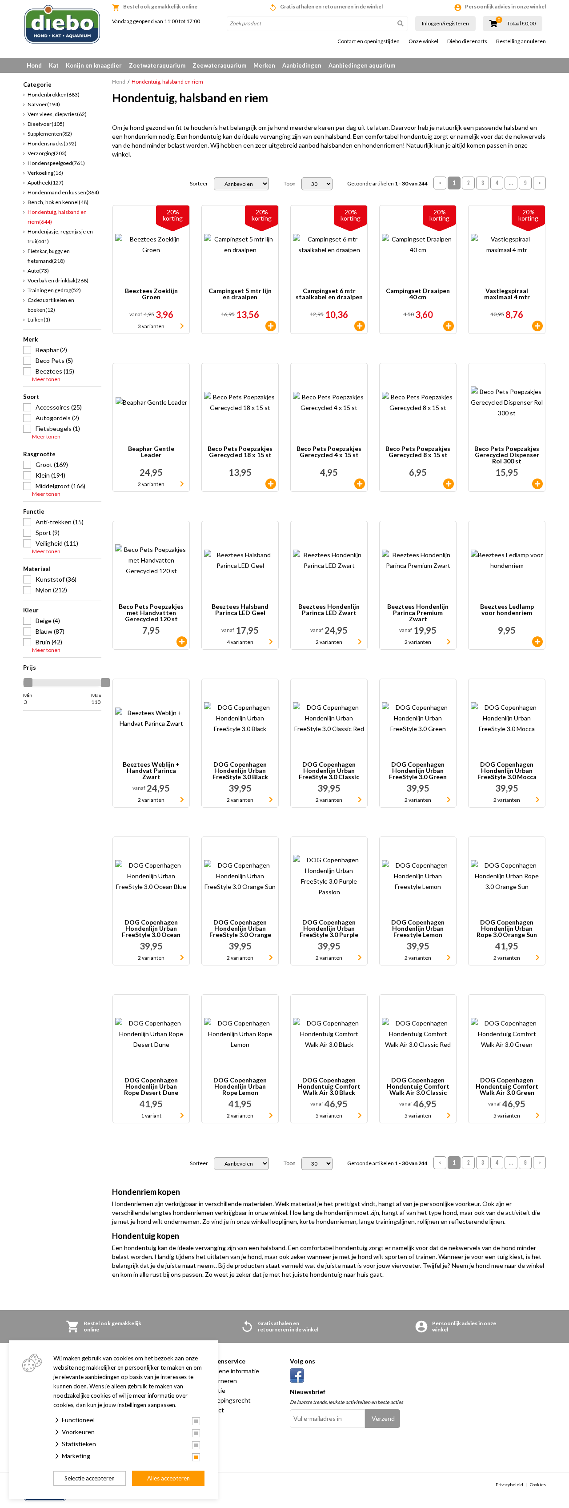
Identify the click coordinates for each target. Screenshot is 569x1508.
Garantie (213, 1390)
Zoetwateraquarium (157, 65)
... (511, 183)
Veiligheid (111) (57, 543)
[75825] (359, 326)
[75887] (537, 484)
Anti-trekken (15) (60, 522)
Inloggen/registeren (445, 23)
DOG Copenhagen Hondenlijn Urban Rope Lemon (240, 1086)
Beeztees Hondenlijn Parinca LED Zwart (329, 609)
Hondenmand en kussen (63, 192)
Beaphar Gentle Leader (151, 452)
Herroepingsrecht (226, 1400)
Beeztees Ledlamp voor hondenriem (507, 609)
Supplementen (50, 133)
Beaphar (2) (51, 350)
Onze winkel (423, 41)
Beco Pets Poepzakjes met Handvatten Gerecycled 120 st (151, 612)
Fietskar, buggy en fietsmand (49, 256)
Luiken (39, 319)
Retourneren (219, 1380)
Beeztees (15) (55, 371)
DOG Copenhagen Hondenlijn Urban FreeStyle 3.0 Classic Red (329, 770)
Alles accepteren (168, 1478)
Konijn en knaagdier (94, 65)
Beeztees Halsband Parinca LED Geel (240, 609)
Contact (212, 1410)
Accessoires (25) (59, 407)
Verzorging (47, 153)
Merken (264, 65)
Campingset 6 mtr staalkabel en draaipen (329, 294)
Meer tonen (46, 379)
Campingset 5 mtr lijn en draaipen (240, 294)
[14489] (537, 641)
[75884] (448, 484)
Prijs (29, 667)
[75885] (181, 641)
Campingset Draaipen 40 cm (418, 294)
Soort (31, 396)
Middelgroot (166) (60, 486)
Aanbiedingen (301, 65)
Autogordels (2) (57, 418)
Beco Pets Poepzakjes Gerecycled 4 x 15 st (329, 452)
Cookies (538, 1484)
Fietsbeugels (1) (58, 428)
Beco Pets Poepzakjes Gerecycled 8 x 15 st (417, 452)
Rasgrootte (39, 454)
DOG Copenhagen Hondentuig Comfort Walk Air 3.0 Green (507, 1086)
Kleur (31, 610)
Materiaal (36, 568)
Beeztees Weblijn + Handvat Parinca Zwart (151, 770)
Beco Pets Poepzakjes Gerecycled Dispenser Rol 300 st (506, 455)
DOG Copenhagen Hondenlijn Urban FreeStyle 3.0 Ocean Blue (151, 928)
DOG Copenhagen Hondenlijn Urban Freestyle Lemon (418, 928)
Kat (54, 65)
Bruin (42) (49, 642)
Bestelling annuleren (521, 41)
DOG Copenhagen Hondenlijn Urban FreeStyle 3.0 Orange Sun (240, 928)
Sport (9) (48, 532)
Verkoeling (45, 172)
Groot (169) (52, 464)
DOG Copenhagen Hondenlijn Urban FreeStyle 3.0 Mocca (507, 770)
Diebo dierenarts (467, 41)
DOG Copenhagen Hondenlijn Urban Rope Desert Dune (151, 1086)
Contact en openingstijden (368, 41)
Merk (30, 339)
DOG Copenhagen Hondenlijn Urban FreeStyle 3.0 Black (240, 770)
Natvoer (44, 104)
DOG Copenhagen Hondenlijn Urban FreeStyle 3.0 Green (418, 770)
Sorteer (199, 183)
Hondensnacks (52, 143)
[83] (359, 484)
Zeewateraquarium (219, 65)
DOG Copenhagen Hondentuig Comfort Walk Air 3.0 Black (329, 1086)
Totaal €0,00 (521, 23)
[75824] (537, 326)
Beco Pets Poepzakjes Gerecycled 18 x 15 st (240, 452)
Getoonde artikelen (387, 183)
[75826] (270, 326)
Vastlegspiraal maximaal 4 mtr (507, 294)
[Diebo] (62, 24)
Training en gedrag (54, 290)
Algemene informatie (230, 1371)
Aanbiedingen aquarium (362, 65)
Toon (290, 183)
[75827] (448, 326)
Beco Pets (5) (54, 360)
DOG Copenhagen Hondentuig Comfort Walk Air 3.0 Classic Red (418, 1086)
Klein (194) (50, 475)
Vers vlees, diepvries (57, 114)
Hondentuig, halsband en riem (57, 217)
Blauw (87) (50, 631)
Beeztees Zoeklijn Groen (151, 294)
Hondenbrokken (54, 94)
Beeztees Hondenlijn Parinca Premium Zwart (418, 612)
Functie (33, 511)
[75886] (270, 484)
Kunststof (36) (56, 579)
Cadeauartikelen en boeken (51, 305)
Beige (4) (48, 620)
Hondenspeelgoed (56, 163)
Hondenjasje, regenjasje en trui (60, 236)
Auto (38, 270)
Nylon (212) (51, 590)
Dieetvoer (46, 124)
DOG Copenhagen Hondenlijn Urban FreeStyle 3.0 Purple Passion (329, 928)
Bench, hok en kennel (58, 202)
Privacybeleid (509, 1484)
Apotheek (46, 182)
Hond (34, 65)
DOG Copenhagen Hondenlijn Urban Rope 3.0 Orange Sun (507, 928)
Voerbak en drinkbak (58, 280)
